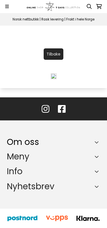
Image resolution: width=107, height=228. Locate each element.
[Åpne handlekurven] (99, 6)
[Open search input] (89, 6)
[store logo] (53, 6)
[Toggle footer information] (98, 142)
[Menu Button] (7, 6)
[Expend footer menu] (98, 156)
